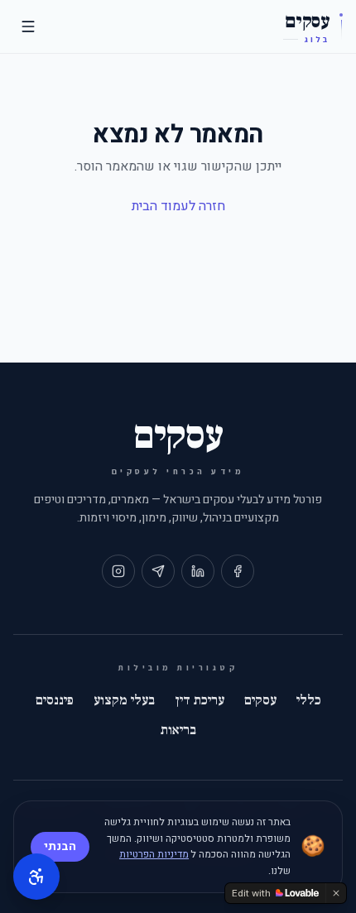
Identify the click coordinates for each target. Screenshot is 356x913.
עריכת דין (199, 700)
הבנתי (60, 846)
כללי (308, 700)
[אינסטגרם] (118, 571)
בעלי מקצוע (124, 700)
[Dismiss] (336, 893)
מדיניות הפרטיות (154, 854)
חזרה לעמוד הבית (178, 206)
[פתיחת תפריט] (28, 26)
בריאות (178, 730)
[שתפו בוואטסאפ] (158, 571)
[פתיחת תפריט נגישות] (36, 876)
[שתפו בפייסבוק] (237, 571)
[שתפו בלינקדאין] (197, 571)
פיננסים (55, 700)
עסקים (260, 700)
